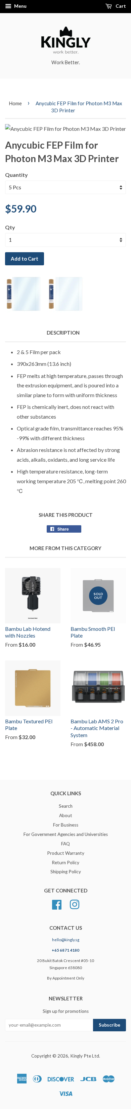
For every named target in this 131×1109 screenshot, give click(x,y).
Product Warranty (65, 853)
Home (15, 103)
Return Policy (65, 862)
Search (66, 806)
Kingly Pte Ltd (84, 1056)
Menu (20, 6)
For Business (65, 825)
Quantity (16, 174)
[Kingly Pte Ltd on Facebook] (57, 904)
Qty (10, 227)
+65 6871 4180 (65, 950)
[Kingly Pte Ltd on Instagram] (75, 904)
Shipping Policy (65, 871)
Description (63, 333)
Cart (120, 6)
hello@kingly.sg (65, 940)
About (65, 815)
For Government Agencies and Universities (66, 834)
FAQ (65, 843)
